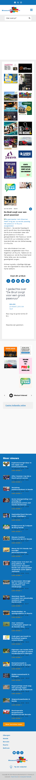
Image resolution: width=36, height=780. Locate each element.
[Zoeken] (29, 18)
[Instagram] (21, 2)
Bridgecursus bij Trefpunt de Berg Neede (22, 526)
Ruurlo (5, 745)
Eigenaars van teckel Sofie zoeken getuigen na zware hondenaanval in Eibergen (22, 651)
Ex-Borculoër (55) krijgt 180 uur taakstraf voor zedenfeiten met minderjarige (21, 584)
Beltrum (6, 748)
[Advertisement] (18, 41)
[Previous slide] (4, 395)
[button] (30, 209)
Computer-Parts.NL (26, 777)
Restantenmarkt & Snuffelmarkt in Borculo (21, 664)
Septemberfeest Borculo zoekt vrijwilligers (22, 515)
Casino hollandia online (16, 405)
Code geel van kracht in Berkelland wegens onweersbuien (21, 638)
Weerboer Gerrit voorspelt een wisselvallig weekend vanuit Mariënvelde (22, 599)
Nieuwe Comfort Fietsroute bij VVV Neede (22, 538)
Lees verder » (17, 470)
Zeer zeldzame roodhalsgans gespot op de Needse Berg (21, 625)
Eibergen (6, 735)
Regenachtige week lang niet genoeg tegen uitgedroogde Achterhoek (22, 688)
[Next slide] (31, 395)
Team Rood (14, 777)
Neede (5, 738)
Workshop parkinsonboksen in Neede (22, 488)
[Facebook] (15, 2)
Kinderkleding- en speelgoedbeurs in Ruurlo (22, 612)
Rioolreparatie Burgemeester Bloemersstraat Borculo (21, 712)
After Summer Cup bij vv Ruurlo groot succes (21, 477)
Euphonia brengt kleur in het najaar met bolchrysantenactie (21, 464)
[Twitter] (18, 2)
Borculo (6, 742)
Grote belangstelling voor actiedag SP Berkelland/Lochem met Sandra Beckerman (22, 502)
